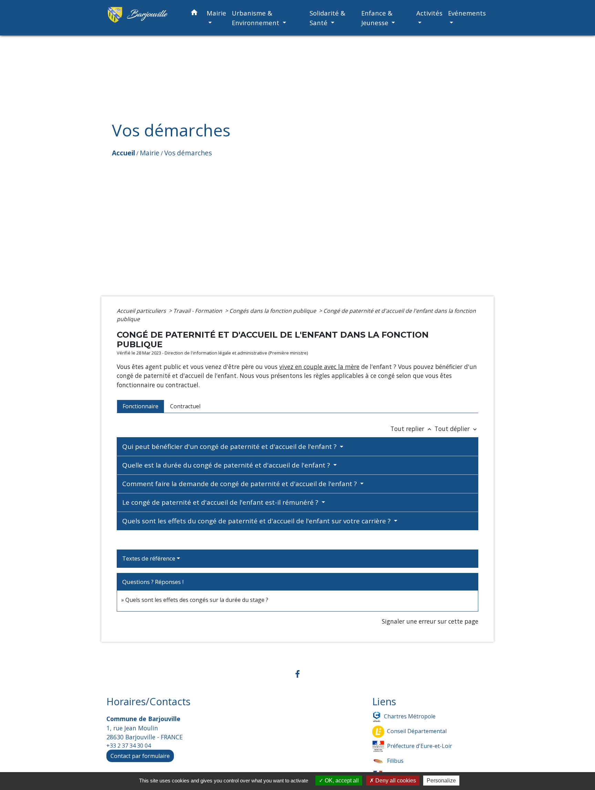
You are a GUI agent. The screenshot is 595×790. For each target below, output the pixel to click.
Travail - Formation (198, 311)
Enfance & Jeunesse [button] (377, 18)
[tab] (140, 406)
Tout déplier (456, 428)
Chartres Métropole (410, 716)
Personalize (441, 780)
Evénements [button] (467, 13)
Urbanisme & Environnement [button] (256, 18)
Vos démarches (188, 152)
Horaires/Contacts (148, 702)
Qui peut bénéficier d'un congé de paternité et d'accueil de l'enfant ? (230, 446)
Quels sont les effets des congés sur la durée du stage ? (196, 600)
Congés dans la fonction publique (273, 311)
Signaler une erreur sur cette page (430, 621)
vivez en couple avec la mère (319, 366)
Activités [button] (429, 13)
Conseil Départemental (417, 731)
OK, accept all (341, 780)
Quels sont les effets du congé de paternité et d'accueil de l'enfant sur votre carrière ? (257, 520)
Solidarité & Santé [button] (327, 18)
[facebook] (297, 673)
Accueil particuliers (142, 311)
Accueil (123, 152)
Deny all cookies (395, 780)
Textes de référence (148, 558)
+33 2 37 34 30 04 (128, 745)
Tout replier (411, 428)
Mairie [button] (216, 13)
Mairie (149, 152)
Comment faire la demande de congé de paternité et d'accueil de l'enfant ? (240, 483)
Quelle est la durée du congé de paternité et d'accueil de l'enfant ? (227, 465)
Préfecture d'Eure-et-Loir (419, 746)
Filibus (395, 761)
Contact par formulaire (140, 756)
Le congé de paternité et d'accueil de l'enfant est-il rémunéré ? (221, 502)
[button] (194, 14)
